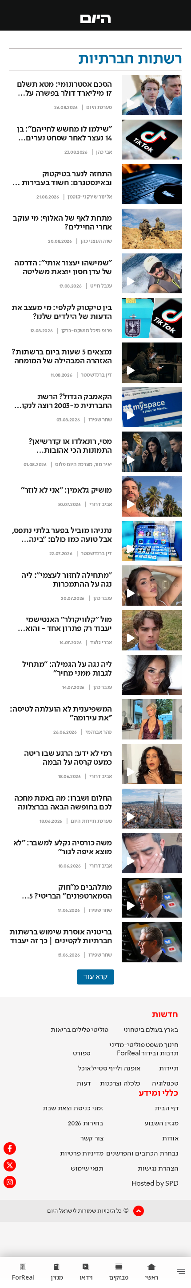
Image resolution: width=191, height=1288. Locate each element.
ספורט (82, 1053)
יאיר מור (103, 464)
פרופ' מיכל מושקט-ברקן (86, 331)
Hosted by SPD (155, 1183)
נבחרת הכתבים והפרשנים (142, 1153)
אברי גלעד (101, 643)
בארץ (171, 1030)
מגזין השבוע (161, 1123)
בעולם (154, 1030)
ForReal (128, 1053)
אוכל (84, 1068)
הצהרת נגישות (158, 1168)
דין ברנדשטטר (96, 375)
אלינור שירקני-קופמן (90, 197)
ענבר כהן (102, 598)
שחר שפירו (100, 420)
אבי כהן (104, 152)
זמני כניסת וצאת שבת (73, 1108)
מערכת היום (99, 107)
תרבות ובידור (159, 1053)
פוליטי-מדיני (126, 1045)
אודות (170, 1138)
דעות (83, 1083)
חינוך (171, 1045)
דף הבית (167, 1108)
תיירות (168, 1068)
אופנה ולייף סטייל (116, 1068)
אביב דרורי (100, 504)
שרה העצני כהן (96, 241)
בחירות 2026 (85, 1123)
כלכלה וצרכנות (120, 1083)
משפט (154, 1045)
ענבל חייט (101, 286)
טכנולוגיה (165, 1083)
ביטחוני (134, 1030)
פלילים (81, 1030)
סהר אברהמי (98, 732)
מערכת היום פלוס (73, 464)
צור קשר (91, 1138)
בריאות (61, 1030)
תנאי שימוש (87, 1168)
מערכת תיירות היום (91, 821)
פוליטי (99, 1030)
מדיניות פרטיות (81, 1153)
